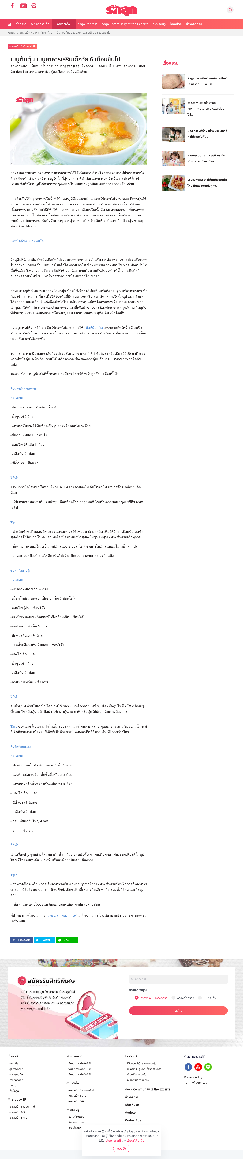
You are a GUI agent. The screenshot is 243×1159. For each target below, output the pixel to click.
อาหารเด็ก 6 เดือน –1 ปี (45, 33)
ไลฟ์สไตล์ (176, 24)
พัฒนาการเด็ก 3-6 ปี (79, 1074)
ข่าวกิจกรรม (194, 24)
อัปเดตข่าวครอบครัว (138, 1080)
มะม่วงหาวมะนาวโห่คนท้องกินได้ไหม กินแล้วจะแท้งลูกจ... (207, 183)
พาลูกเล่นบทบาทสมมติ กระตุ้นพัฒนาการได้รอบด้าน (206, 158)
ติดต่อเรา (130, 1112)
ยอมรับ (121, 1148)
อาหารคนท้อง (16, 1074)
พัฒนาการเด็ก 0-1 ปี (79, 1063)
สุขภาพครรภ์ (16, 1069)
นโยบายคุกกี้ (113, 1140)
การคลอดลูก (16, 1080)
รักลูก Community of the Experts (125, 24)
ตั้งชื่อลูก (14, 1091)
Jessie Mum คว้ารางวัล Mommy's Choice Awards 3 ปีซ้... (206, 108)
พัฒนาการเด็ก (40, 24)
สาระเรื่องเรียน (76, 1122)
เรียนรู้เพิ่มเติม (135, 1140)
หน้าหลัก (9, 24)
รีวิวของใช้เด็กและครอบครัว (141, 1063)
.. (205, 1077)
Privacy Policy (193, 1077)
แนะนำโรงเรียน (76, 1117)
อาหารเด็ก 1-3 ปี (18, 1112)
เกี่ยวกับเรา (132, 1105)
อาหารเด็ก (63, 24)
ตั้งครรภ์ (21, 24)
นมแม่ (12, 1085)
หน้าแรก (12, 33)
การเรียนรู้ (159, 24)
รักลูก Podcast (87, 24)
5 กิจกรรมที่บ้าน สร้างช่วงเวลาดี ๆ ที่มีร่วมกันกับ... (207, 134)
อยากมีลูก (14, 1063)
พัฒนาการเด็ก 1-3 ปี (79, 1069)
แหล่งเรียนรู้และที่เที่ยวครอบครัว (144, 1069)
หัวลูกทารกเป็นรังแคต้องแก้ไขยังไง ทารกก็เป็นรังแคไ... (207, 81)
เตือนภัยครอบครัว (136, 1074)
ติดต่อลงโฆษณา (135, 1120)
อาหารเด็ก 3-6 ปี (18, 1118)
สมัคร (178, 1010)
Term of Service (194, 1082)
